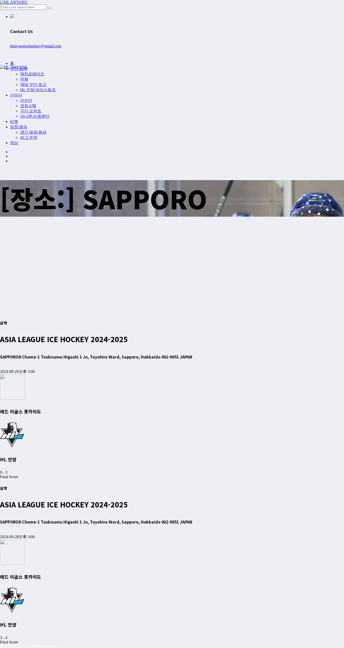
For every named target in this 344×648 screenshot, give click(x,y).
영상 (14, 143)
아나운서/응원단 (34, 116)
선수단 (16, 95)
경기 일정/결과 (33, 132)
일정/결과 (18, 127)
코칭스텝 (28, 106)
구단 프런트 (30, 111)
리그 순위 (28, 137)
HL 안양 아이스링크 (38, 90)
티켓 (14, 121)
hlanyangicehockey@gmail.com (35, 46)
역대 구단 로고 (33, 84)
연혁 (24, 79)
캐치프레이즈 (32, 74)
